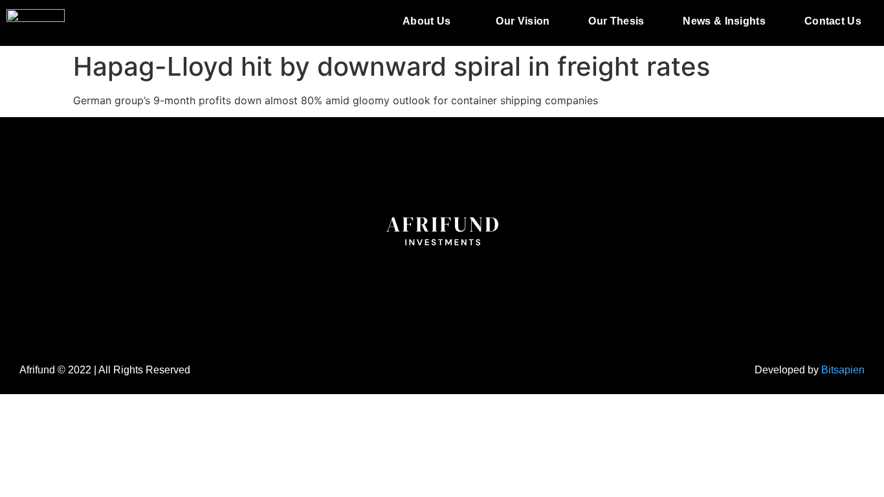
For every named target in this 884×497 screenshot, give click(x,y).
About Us (426, 21)
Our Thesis (616, 21)
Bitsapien (843, 369)
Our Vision (522, 21)
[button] (430, 21)
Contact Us (832, 21)
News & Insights (724, 21)
